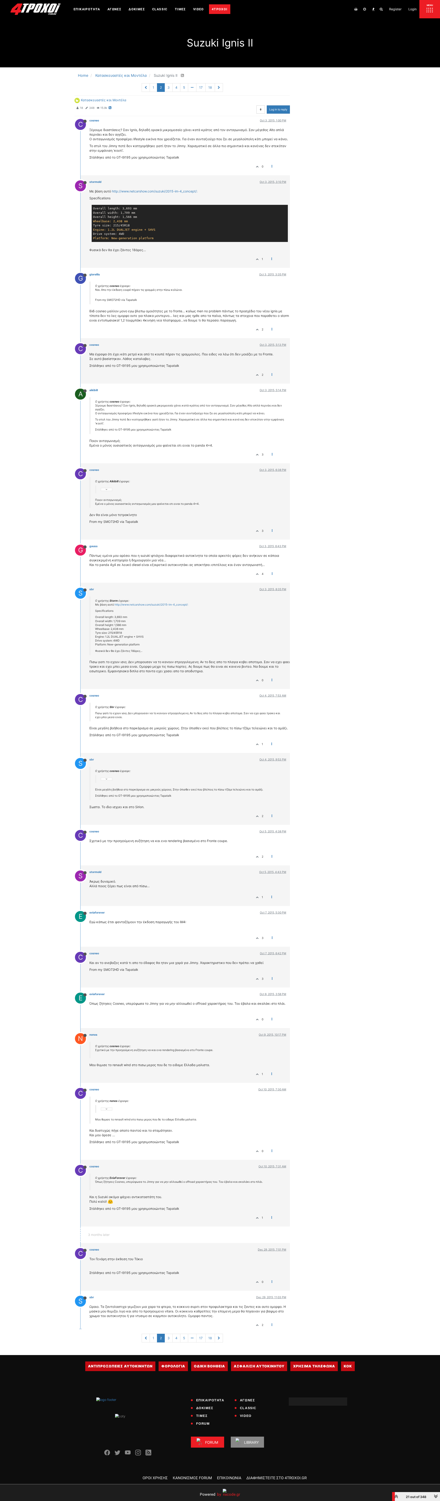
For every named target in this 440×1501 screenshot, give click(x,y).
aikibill (93, 390)
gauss (93, 546)
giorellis (94, 274)
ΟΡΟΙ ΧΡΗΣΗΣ (155, 1478)
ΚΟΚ (348, 1366)
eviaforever (97, 912)
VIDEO (246, 1416)
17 (201, 87)
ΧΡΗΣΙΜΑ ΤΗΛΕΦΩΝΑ (314, 1366)
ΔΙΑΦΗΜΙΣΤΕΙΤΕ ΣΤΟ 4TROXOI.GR (276, 1478)
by (210, 1494)
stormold (95, 182)
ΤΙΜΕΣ (202, 1416)
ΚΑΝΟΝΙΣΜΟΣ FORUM (192, 1478)
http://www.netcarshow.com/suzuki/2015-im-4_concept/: (155, 191)
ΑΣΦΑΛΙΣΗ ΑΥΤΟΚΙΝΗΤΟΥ (259, 1366)
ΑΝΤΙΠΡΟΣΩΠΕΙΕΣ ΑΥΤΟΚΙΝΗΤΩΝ (120, 1366)
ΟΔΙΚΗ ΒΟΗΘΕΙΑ (209, 1366)
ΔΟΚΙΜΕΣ (204, 1408)
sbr (91, 589)
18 (210, 87)
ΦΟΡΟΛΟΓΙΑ (173, 1366)
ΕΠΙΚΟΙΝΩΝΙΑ (229, 1478)
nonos (93, 1034)
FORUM (203, 1423)
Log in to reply (278, 109)
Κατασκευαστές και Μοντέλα (103, 100)
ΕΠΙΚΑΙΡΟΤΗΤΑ (210, 1400)
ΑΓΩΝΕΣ (247, 1400)
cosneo (94, 120)
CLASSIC (248, 1408)
